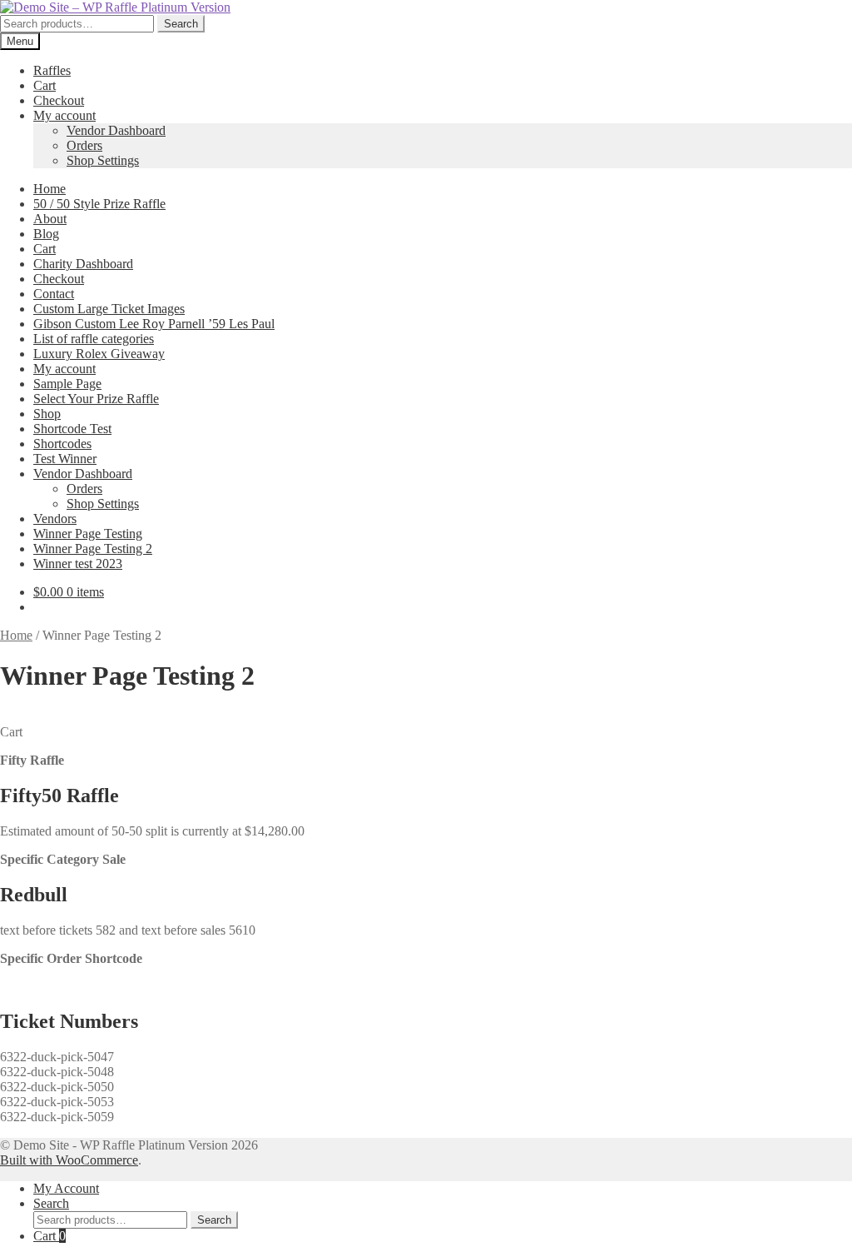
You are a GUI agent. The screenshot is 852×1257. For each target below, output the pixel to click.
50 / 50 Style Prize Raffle (99, 204)
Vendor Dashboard (116, 130)
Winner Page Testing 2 (92, 548)
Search (181, 23)
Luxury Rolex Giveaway (99, 354)
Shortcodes (62, 443)
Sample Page (67, 384)
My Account (66, 1188)
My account (64, 115)
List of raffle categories (93, 339)
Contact (53, 294)
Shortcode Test (72, 428)
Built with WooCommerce (69, 1160)
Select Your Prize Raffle (96, 399)
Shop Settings (103, 160)
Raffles (52, 70)
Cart (44, 85)
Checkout (58, 100)
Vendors (55, 518)
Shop (47, 414)
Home (49, 189)
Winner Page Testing (87, 533)
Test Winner (65, 458)
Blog (46, 234)
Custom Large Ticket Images (109, 309)
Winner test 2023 (77, 563)
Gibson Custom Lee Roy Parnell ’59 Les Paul (154, 324)
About (50, 219)
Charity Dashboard (83, 264)
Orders (84, 145)
